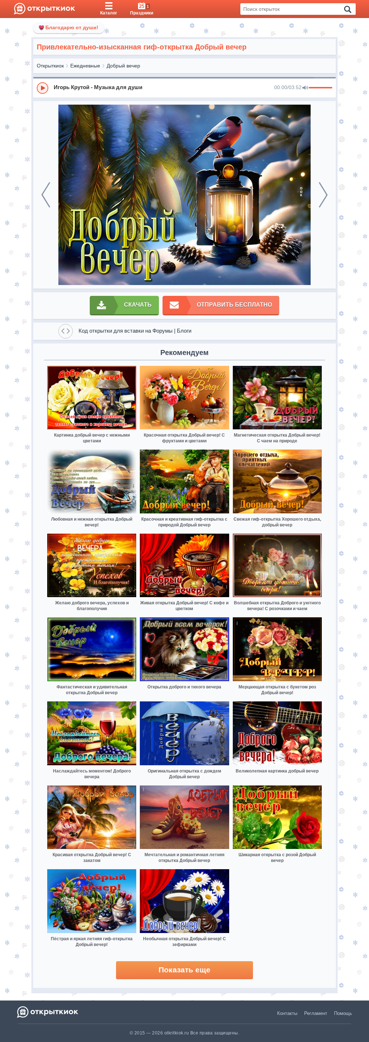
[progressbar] (320, 88)
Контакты (287, 1013)
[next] (323, 195)
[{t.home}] (48, 1012)
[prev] (46, 195)
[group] (184, 87)
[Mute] (305, 88)
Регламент (315, 1013)
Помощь (343, 1013)
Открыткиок (50, 66)
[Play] (42, 88)
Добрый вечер (123, 66)
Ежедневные (85, 66)
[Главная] (44, 9)
